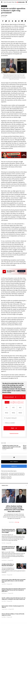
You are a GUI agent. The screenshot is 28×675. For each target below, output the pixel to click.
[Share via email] (15, 21)
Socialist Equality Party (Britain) (16, 474)
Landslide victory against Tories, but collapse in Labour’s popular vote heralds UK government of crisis (11, 447)
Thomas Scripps (4, 15)
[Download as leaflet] (18, 21)
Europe (8, 477)
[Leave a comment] (22, 21)
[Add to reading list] (25, 21)
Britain (3, 477)
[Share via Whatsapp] (9, 21)
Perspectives (4, 474)
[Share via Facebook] (2, 21)
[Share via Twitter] (6, 21)
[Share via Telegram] (12, 21)
